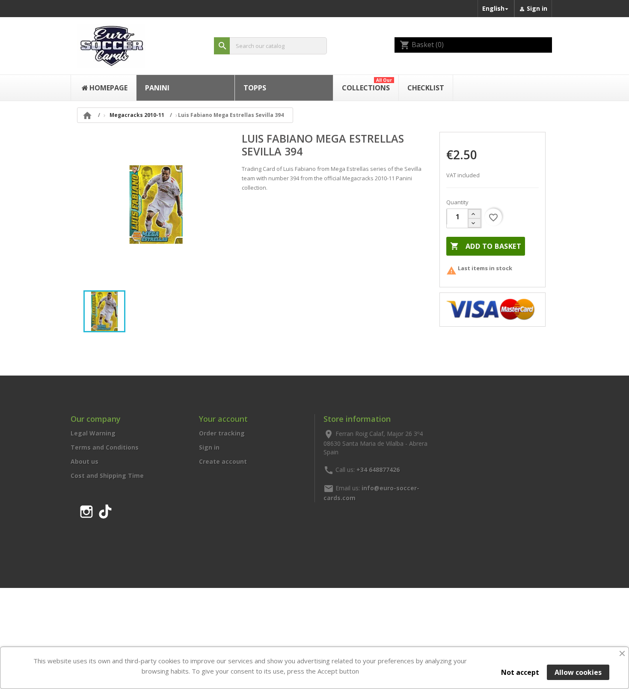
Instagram (86, 510)
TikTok (105, 510)
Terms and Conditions (105, 447)
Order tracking (222, 433)
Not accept (520, 672)
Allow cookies (578, 672)
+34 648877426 (378, 469)
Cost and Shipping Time (107, 475)
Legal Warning (93, 433)
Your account (223, 419)
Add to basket (485, 246)
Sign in (209, 447)
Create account (223, 461)
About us (84, 461)
